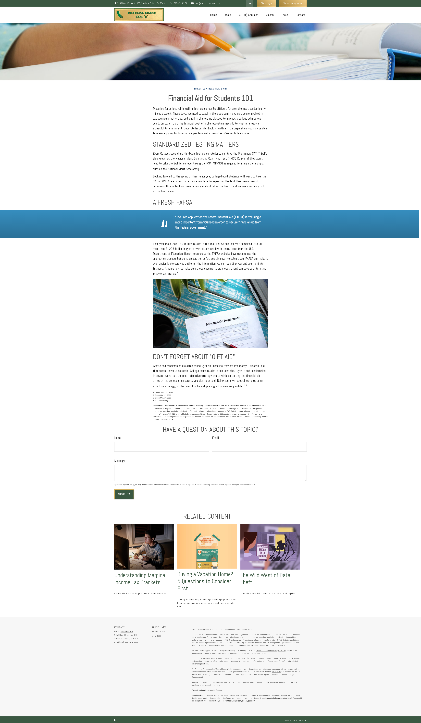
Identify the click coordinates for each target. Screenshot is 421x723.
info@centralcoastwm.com (207, 3)
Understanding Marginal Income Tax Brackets (140, 578)
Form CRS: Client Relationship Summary (207, 690)
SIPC (279, 672)
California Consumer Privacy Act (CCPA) (271, 650)
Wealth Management (293, 3)
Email (215, 438)
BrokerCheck (247, 629)
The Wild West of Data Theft (265, 578)
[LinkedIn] (249, 3)
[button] (213, 15)
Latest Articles (158, 631)
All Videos (156, 635)
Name (117, 438)
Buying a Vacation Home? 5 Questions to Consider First (205, 581)
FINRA (274, 672)
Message (119, 461)
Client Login (266, 3)
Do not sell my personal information (252, 653)
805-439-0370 (180, 3)
